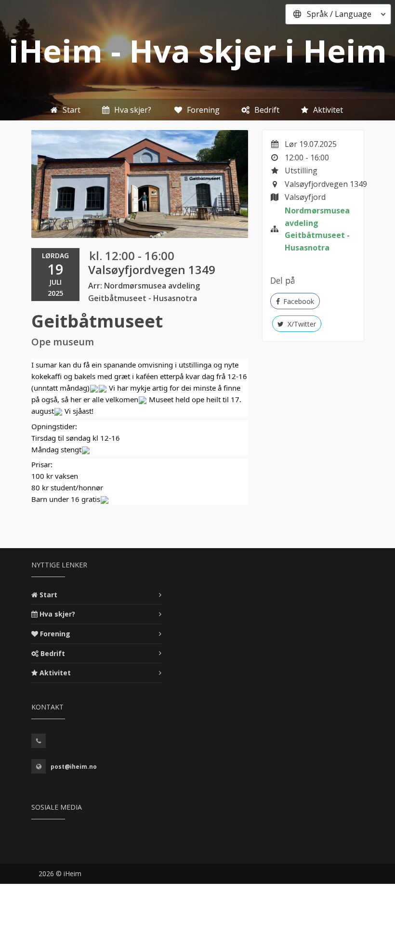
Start (48, 594)
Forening (55, 633)
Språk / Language (339, 14)
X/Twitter (301, 324)
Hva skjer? (57, 613)
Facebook (297, 301)
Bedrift (52, 653)
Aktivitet (55, 672)
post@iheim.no (74, 766)
